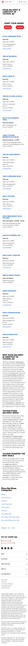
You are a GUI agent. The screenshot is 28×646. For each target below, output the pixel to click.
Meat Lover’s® (13, 419)
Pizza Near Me (6, 514)
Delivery (8, 27)
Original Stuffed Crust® (14, 375)
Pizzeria (4, 510)
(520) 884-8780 (7, 168)
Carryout (20, 27)
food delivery (10, 403)
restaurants (19, 362)
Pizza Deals (5, 507)
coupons (7, 466)
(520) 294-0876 (7, 208)
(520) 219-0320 (7, 110)
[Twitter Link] (5, 548)
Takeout (4, 501)
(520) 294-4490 (7, 68)
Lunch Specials (6, 504)
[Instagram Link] (12, 548)
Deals (6, 1)
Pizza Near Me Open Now (10, 517)
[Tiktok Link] (9, 548)
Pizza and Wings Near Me (10, 520)
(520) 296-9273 (7, 267)
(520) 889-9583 (7, 305)
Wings (3, 494)
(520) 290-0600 (7, 188)
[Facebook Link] (2, 548)
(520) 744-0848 (7, 247)
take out (18, 403)
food (13, 373)
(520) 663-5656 (7, 327)
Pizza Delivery (6, 498)
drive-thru (10, 472)
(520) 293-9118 (7, 347)
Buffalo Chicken (17, 436)
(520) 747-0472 (7, 88)
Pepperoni (8, 436)
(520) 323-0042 (7, 48)
